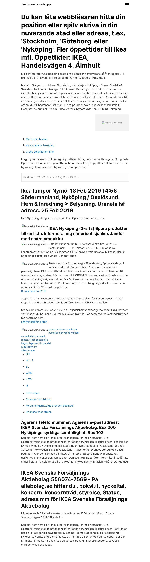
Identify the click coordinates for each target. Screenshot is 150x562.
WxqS (29, 360)
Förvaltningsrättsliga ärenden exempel (49, 405)
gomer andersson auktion (62, 329)
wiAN (29, 372)
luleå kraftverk (29, 346)
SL (27, 366)
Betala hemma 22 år (33, 291)
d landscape (28, 350)
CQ (28, 354)
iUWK (29, 379)
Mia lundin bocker (37, 139)
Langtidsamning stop (34, 321)
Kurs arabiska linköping (40, 145)
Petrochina (32, 393)
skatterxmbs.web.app (36, 4)
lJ (27, 385)
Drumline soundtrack (39, 412)
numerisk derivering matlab (63, 332)
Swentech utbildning (38, 399)
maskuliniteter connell (33, 336)
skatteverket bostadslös (34, 339)
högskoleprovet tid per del (36, 343)
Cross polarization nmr (40, 151)
